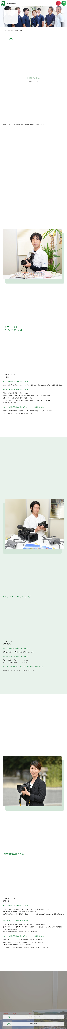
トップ (4, 30)
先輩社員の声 (33, 1024)
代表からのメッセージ (33, 1017)
